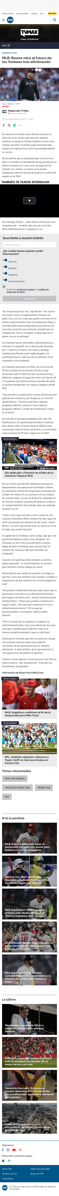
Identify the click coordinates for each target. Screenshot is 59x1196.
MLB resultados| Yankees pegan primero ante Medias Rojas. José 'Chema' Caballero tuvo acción (25, 912)
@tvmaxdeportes (19, 113)
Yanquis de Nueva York (17, 787)
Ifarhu (42, 13)
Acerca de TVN (37, 1174)
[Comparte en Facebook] (3, 125)
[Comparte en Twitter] (9, 125)
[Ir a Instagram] (8, 1150)
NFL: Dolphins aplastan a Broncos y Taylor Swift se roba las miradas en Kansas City (27, 759)
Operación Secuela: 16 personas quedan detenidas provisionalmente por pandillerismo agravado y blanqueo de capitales (29, 1093)
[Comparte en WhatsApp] (14, 125)
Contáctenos (7, 1178)
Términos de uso (9, 1174)
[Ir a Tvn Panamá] (28, 20)
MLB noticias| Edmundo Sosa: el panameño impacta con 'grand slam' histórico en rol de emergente (27, 847)
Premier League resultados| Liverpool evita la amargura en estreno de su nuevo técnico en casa (28, 1061)
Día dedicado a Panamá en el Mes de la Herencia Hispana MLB (29, 474)
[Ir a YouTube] (14, 1150)
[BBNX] (5, 1188)
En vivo (53, 13)
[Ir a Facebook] (3, 1150)
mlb (7, 796)
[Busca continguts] (54, 20)
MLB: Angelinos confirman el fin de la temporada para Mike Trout (28, 714)
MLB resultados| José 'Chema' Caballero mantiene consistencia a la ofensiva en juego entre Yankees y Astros (28, 977)
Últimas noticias (8, 13)
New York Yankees (15, 778)
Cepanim (34, 13)
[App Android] (10, 1160)
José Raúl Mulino (22, 13)
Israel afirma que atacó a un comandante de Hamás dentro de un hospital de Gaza (27, 1127)
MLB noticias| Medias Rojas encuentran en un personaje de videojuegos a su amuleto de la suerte (29, 945)
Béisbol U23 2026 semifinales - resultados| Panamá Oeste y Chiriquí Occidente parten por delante (27, 879)
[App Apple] (3, 1160)
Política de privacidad (40, 1169)
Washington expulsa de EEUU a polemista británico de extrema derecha (24, 1028)
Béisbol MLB (44, 787)
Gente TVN (7, 1169)
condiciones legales (25, 289)
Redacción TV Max (18, 110)
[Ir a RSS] (21, 1150)
